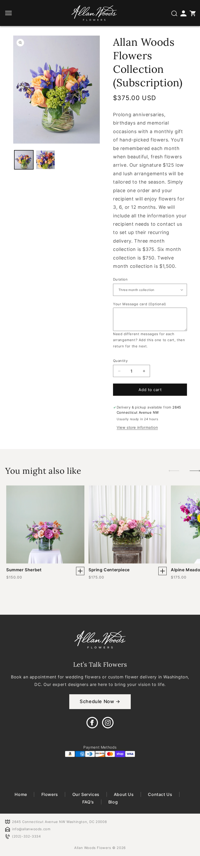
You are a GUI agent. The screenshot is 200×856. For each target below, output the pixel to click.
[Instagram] (108, 722)
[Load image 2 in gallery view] (45, 159)
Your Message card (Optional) (139, 304)
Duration (120, 279)
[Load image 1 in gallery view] (23, 159)
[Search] (174, 13)
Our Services (86, 794)
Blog (112, 802)
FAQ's (88, 802)
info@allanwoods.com (31, 829)
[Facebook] (92, 722)
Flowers (49, 794)
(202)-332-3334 (26, 836)
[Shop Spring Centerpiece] (162, 571)
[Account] (183, 13)
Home (21, 794)
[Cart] (192, 13)
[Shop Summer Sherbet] (80, 571)
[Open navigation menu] (9, 13)
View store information (137, 427)
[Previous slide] (174, 471)
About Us (124, 794)
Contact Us (160, 794)
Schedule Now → (100, 701)
